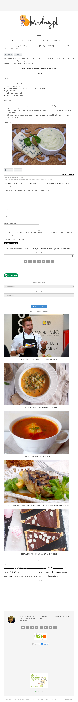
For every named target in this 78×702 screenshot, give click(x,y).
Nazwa (6, 209)
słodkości (8, 576)
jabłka (24, 568)
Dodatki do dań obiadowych (16, 177)
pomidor (42, 572)
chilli (10, 564)
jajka (27, 568)
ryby (55, 572)
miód (61, 568)
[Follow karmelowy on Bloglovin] (40, 645)
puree (38, 179)
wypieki (36, 576)
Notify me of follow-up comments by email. (18, 236)
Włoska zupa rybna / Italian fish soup (39, 457)
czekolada (27, 564)
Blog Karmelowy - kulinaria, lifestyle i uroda (39, 21)
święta (62, 576)
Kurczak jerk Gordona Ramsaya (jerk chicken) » (60, 183)
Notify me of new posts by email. (15, 239)
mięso (66, 567)
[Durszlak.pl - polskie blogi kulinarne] (39, 691)
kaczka (30, 568)
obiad (30, 179)
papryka (23, 572)
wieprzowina (21, 576)
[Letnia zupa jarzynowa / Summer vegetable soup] (36, 405)
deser (32, 564)
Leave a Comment (13, 48)
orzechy (18, 572)
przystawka (50, 572)
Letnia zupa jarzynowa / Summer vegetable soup (39, 408)
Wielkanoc (14, 576)
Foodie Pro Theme (22, 699)
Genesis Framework (51, 699)
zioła (47, 575)
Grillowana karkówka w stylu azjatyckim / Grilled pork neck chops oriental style (39, 505)
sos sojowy (61, 572)
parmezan (29, 572)
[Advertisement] (39, 5)
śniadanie (57, 576)
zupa (52, 576)
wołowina (30, 576)
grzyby (17, 567)
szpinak (66, 572)
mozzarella (7, 572)
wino (26, 576)
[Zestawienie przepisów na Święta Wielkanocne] (36, 551)
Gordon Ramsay (10, 568)
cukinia (18, 564)
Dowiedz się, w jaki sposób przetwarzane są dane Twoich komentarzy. (49, 249)
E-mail (6, 216)
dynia (5, 568)
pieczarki (36, 572)
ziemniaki (50, 179)
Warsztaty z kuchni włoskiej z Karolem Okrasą (39, 359)
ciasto (14, 564)
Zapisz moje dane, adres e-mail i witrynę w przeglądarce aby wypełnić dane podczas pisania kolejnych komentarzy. (38, 232)
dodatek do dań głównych (64, 564)
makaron (56, 568)
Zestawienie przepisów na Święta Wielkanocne (39, 554)
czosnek (12, 179)
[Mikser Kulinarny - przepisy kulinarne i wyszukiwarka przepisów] (39, 687)
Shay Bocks (33, 699)
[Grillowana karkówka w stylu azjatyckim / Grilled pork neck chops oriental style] (36, 502)
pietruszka (34, 179)
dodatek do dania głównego (21, 179)
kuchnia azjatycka (41, 568)
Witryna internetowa (10, 223)
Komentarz (7, 194)
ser (57, 572)
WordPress (68, 699)
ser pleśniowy (44, 179)
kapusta (34, 568)
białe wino (6, 564)
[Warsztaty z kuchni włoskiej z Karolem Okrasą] (36, 356)
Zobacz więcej (24, 620)
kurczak (49, 567)
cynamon (22, 564)
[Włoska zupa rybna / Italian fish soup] (36, 453)
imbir (21, 568)
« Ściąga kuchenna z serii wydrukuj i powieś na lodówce (20, 183)
